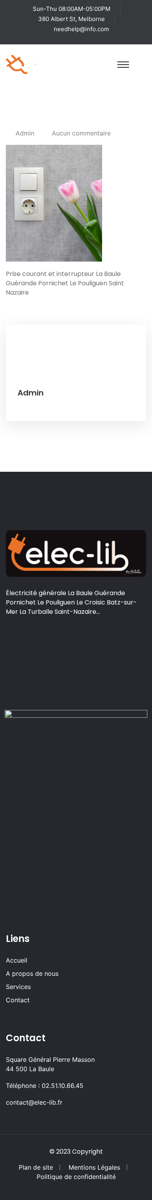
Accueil (16, 960)
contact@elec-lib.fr (34, 1102)
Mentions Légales (94, 1167)
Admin (25, 133)
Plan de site (36, 1167)
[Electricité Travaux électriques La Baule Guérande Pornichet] (35, 64)
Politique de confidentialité (76, 1177)
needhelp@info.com (81, 29)
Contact (18, 1000)
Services (18, 987)
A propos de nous (32, 973)
